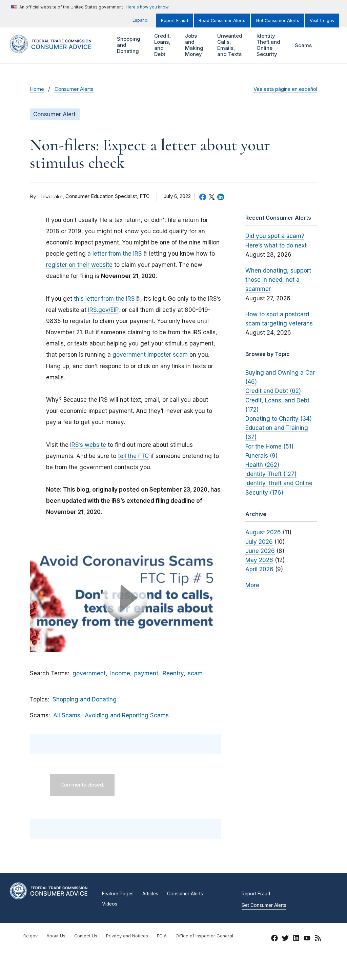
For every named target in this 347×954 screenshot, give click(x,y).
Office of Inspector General (204, 935)
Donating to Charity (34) (278, 418)
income (120, 673)
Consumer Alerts (74, 89)
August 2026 (263, 532)
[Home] (57, 49)
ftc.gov (30, 935)
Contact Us (85, 935)
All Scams (66, 715)
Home (37, 89)
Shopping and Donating (127, 45)
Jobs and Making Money (193, 45)
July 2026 (259, 541)
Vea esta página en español (285, 89)
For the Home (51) (269, 446)
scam (195, 673)
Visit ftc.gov (322, 20)
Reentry (173, 673)
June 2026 (260, 551)
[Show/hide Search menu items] (328, 45)
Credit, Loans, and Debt (161, 45)
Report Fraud (174, 20)
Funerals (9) (261, 455)
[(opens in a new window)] (125, 598)
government (89, 673)
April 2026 (259, 569)
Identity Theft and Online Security (267, 45)
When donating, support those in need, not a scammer (278, 279)
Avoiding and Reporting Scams (127, 715)
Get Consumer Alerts (277, 20)
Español (140, 20)
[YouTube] (307, 939)
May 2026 (259, 560)
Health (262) (262, 464)
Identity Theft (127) (271, 474)
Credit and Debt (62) (273, 390)
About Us (55, 935)
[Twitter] (285, 939)
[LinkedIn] (296, 939)
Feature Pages (118, 894)
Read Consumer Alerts (222, 20)
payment (146, 673)
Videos (109, 904)
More (252, 585)
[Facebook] (274, 939)
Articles (150, 894)
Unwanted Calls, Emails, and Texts (229, 45)
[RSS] (317, 939)
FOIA (162, 935)
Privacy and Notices (127, 935)
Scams (303, 45)
